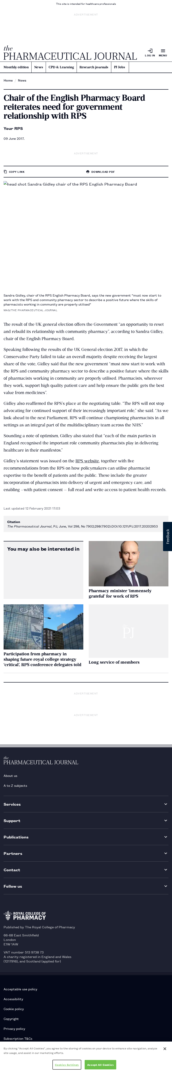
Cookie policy (14, 1008)
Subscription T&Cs (18, 1038)
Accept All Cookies (100, 1064)
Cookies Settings (67, 1064)
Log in (150, 55)
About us (10, 775)
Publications (16, 837)
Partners (13, 853)
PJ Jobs (119, 67)
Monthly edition (16, 67)
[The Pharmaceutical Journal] (70, 52)
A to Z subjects (15, 785)
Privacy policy (14, 1028)
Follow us (13, 886)
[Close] (165, 1049)
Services (12, 804)
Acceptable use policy (20, 989)
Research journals (94, 67)
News (38, 67)
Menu (163, 55)
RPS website (87, 460)
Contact (12, 869)
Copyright (11, 1018)
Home (8, 80)
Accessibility (13, 998)
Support (12, 820)
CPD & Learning (61, 67)
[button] (167, 536)
